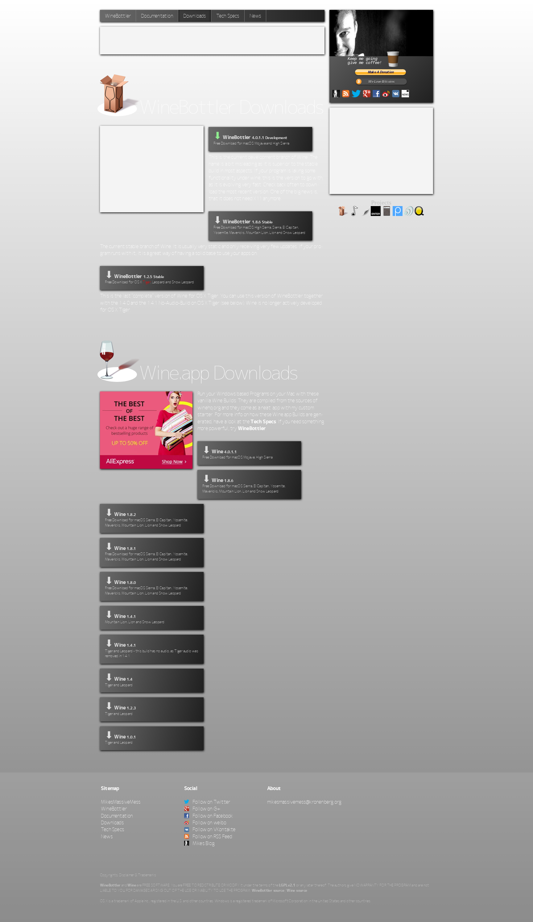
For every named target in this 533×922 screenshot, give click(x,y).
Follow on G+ (206, 808)
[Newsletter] (405, 93)
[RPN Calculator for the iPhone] (376, 214)
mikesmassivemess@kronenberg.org (304, 801)
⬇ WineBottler (259, 225)
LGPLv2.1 (287, 885)
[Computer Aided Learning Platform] (398, 214)
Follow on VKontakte (214, 829)
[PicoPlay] (354, 214)
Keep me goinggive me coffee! (365, 61)
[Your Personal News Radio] (408, 214)
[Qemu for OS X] (419, 214)
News (255, 15)
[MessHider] (365, 214)
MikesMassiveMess (120, 801)
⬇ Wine (237, 452)
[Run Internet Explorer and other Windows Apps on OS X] (343, 214)
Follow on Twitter (211, 801)
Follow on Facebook (212, 815)
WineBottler (118, 15)
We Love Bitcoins (381, 81)
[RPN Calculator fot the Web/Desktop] (387, 214)
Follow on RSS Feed (212, 836)
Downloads (112, 822)
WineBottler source (268, 890)
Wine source (297, 890)
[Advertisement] (212, 40)
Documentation (157, 15)
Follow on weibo (209, 822)
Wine (131, 885)
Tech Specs (227, 15)
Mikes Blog (203, 843)
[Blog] (336, 93)
